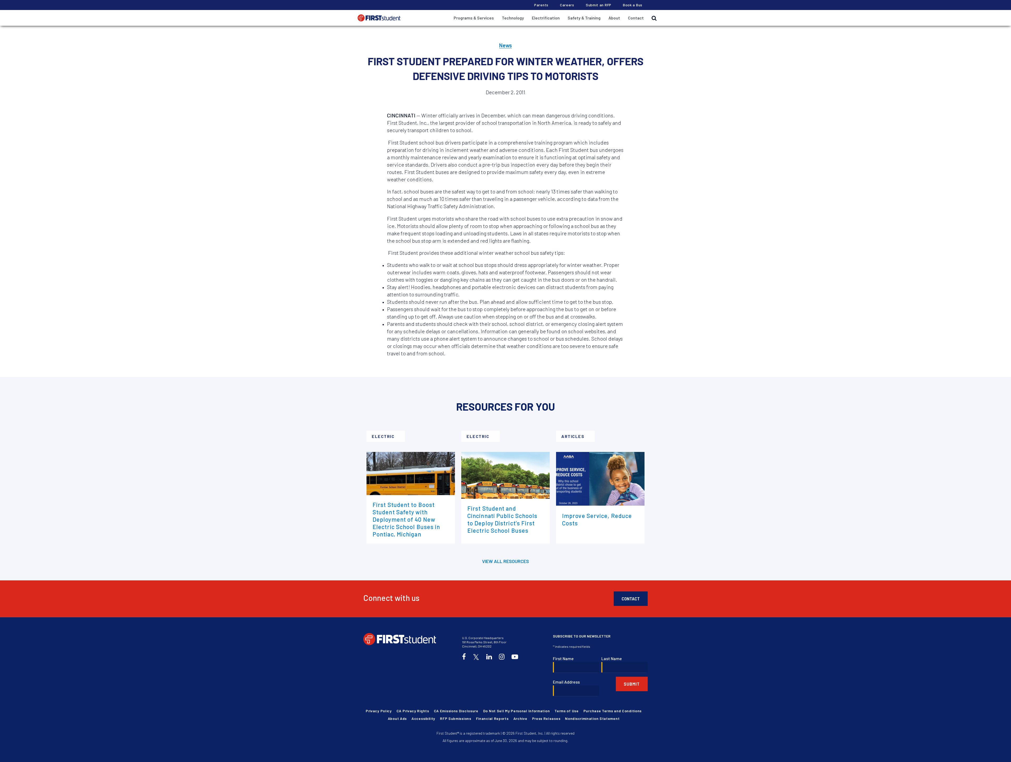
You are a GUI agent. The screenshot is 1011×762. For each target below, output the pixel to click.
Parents (541, 5)
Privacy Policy (379, 711)
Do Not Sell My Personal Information (516, 711)
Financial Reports (492, 718)
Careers (567, 5)
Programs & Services (474, 17)
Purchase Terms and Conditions (612, 711)
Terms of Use (566, 711)
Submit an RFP (598, 5)
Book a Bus (632, 5)
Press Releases (546, 718)
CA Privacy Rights (413, 711)
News (505, 45)
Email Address (566, 681)
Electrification (546, 17)
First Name (563, 658)
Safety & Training (584, 17)
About (614, 17)
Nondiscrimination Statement (592, 718)
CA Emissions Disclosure (456, 711)
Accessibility (423, 718)
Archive (520, 718)
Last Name (611, 658)
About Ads (397, 718)
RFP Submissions (455, 718)
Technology (513, 17)
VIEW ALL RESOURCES (505, 561)
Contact (636, 17)
